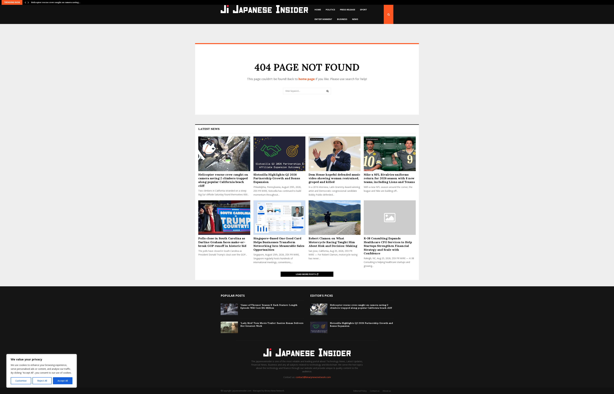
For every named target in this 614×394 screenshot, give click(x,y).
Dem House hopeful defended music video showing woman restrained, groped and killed (334, 178)
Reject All (42, 380)
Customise (21, 380)
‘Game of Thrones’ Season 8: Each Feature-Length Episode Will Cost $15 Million (268, 306)
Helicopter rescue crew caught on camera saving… (55, 2)
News (355, 19)
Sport (363, 9)
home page (307, 79)
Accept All (63, 380)
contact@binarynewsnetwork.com (313, 377)
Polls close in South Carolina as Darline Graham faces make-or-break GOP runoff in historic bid (222, 242)
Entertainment (323, 19)
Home (318, 9)
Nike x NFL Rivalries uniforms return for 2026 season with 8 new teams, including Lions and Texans (389, 178)
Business (342, 19)
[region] (41, 371)
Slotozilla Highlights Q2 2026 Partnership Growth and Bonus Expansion (276, 178)
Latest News (209, 129)
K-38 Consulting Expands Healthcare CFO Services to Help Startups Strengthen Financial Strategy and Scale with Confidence (388, 245)
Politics (330, 9)
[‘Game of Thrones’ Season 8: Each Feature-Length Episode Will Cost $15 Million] (229, 309)
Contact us (374, 391)
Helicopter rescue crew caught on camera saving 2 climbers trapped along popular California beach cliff (223, 180)
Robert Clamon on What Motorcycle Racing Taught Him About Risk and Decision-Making (333, 242)
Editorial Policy (360, 391)
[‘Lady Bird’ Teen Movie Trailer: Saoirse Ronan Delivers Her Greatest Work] (229, 327)
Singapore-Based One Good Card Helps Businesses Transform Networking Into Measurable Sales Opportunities (278, 243)
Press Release (347, 9)
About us (387, 391)
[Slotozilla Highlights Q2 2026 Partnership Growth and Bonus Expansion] (279, 153)
